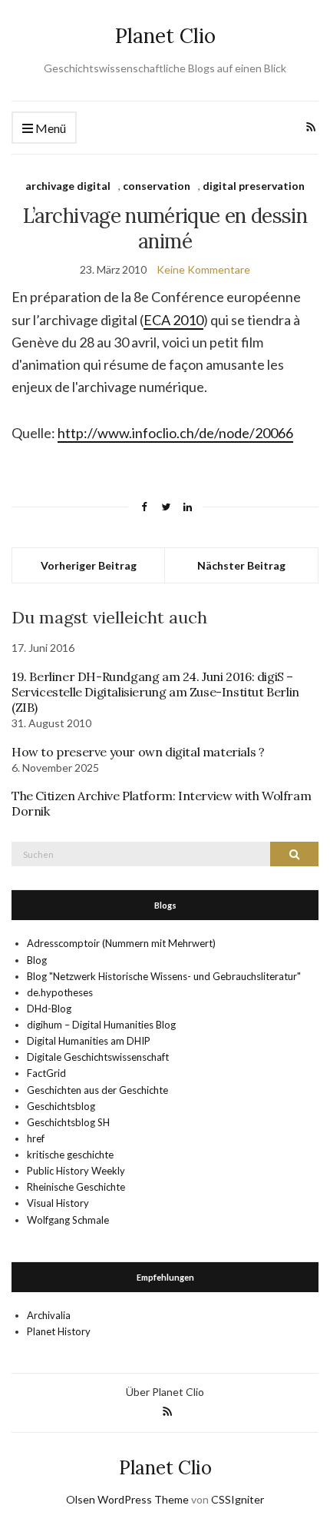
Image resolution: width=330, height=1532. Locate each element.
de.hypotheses (60, 992)
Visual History (58, 1203)
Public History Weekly (76, 1171)
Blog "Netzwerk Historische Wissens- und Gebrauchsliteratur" (164, 976)
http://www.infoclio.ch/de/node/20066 (175, 432)
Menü (49, 128)
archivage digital (68, 185)
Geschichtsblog (61, 1106)
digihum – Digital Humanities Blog (101, 1025)
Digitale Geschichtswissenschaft (98, 1057)
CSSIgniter (237, 1499)
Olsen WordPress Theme (127, 1499)
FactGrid (46, 1073)
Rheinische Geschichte (76, 1187)
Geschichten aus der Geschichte (97, 1090)
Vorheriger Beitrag (89, 565)
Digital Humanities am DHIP (88, 1041)
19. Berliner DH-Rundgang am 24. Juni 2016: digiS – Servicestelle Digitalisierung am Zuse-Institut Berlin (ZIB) (155, 692)
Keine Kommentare (203, 269)
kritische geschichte (70, 1154)
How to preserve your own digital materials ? (138, 751)
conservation (156, 185)
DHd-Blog (49, 1008)
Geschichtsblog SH (68, 1122)
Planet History (59, 1331)
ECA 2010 (173, 319)
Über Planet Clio (165, 1391)
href (36, 1138)
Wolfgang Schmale (68, 1220)
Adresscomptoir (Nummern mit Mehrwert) (121, 943)
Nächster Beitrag (241, 565)
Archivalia (49, 1315)
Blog (37, 960)
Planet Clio (165, 35)
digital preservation (254, 185)
